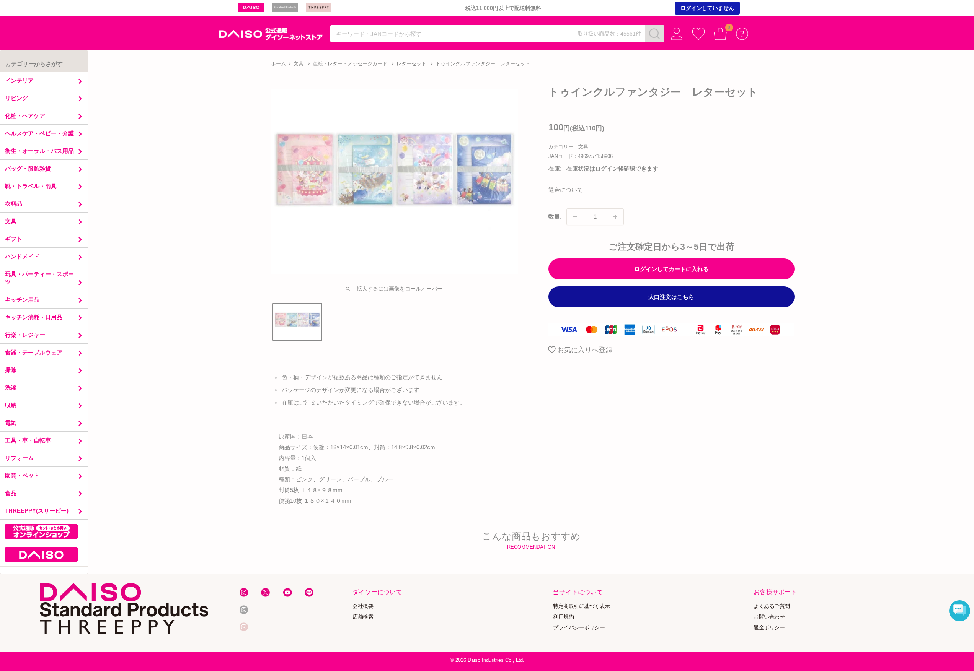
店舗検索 (362, 616)
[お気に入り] (698, 33)
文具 (298, 64)
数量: (555, 216)
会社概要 (362, 606)
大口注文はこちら (671, 297)
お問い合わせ (769, 616)
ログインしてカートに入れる (671, 269)
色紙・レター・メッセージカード (350, 64)
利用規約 (563, 616)
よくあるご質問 (772, 606)
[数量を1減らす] (575, 217)
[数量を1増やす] (615, 217)
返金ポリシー (769, 627)
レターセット (411, 64)
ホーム (278, 64)
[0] (720, 33)
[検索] (654, 33)
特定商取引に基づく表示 (581, 606)
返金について (565, 190)
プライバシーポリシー (579, 627)
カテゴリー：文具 (568, 146)
